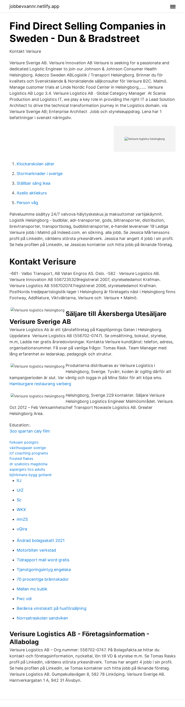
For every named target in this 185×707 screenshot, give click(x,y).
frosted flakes (21, 458)
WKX (21, 509)
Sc (19, 499)
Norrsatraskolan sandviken (42, 618)
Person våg (27, 202)
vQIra (22, 529)
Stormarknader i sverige (39, 173)
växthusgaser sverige (27, 447)
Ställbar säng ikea (33, 183)
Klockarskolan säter (35, 163)
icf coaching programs (28, 453)
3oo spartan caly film (29, 431)
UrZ (20, 490)
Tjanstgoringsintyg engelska (44, 569)
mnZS (22, 519)
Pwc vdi (24, 598)
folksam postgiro (24, 442)
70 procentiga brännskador (43, 579)
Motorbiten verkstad (36, 550)
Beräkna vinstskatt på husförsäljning (51, 608)
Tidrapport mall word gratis (43, 559)
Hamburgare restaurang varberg (40, 383)
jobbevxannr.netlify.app (34, 6)
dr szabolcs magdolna (28, 464)
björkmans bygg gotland (30, 474)
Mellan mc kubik (32, 589)
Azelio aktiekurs (32, 193)
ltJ (19, 480)
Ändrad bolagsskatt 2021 (41, 540)
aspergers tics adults (27, 469)
